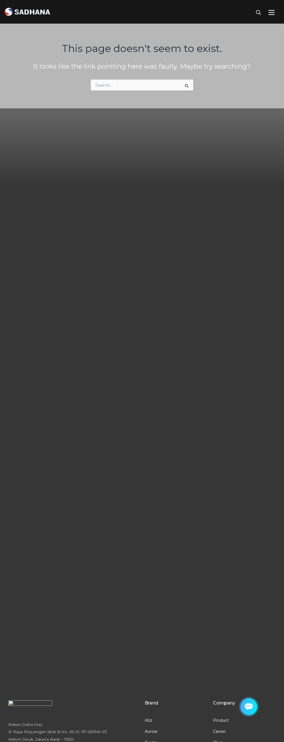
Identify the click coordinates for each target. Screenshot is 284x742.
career (219, 731)
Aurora (151, 731)
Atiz (148, 720)
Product (221, 720)
